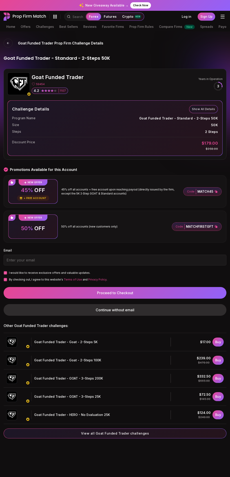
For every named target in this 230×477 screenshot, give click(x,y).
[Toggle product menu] (55, 16)
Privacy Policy (97, 279)
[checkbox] (5, 273)
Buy (218, 342)
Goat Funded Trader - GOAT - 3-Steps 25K (67, 396)
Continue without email (115, 310)
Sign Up (206, 16)
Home (10, 27)
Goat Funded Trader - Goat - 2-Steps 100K (67, 360)
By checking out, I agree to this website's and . (58, 279)
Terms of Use (73, 279)
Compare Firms (175, 27)
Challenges (45, 27)
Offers (26, 27)
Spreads (206, 27)
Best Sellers (68, 27)
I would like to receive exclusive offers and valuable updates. (49, 272)
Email (8, 250)
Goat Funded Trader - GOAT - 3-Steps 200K (68, 378)
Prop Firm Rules (141, 27)
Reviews (90, 27)
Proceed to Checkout (115, 293)
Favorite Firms (113, 27)
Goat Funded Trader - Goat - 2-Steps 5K (65, 342)
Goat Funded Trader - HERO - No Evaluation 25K (72, 415)
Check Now (140, 5)
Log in (186, 16)
